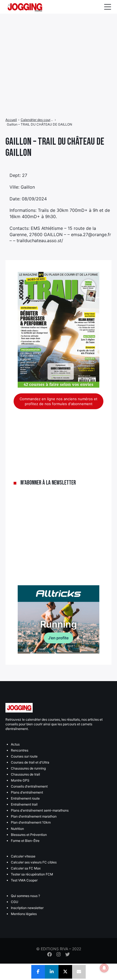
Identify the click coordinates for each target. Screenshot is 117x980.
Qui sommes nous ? (25, 896)
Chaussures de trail (25, 774)
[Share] (38, 972)
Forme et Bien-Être (25, 841)
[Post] (65, 972)
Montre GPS (20, 780)
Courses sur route (24, 756)
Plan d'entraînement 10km (31, 822)
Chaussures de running (28, 768)
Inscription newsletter (27, 908)
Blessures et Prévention (29, 835)
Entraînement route (25, 798)
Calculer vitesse (23, 856)
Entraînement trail (24, 804)
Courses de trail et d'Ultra (30, 762)
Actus (15, 744)
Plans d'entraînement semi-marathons (40, 810)
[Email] (79, 972)
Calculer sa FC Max (26, 868)
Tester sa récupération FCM (32, 874)
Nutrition (17, 829)
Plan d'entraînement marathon (34, 816)
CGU (14, 902)
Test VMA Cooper (24, 880)
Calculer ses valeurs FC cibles (34, 862)
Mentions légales (24, 914)
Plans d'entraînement (27, 792)
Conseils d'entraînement (29, 786)
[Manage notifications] (104, 968)
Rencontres (19, 750)
